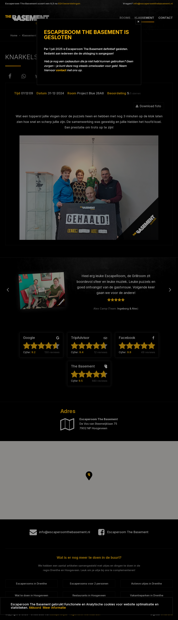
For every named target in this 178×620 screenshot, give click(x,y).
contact (61, 70)
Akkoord (35, 607)
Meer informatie (54, 607)
